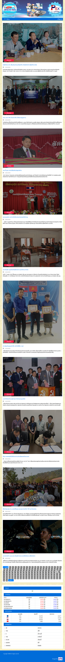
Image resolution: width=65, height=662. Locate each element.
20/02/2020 (7, 459)
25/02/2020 (7, 67)
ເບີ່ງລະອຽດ (9, 60)
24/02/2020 (7, 173)
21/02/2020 (7, 272)
